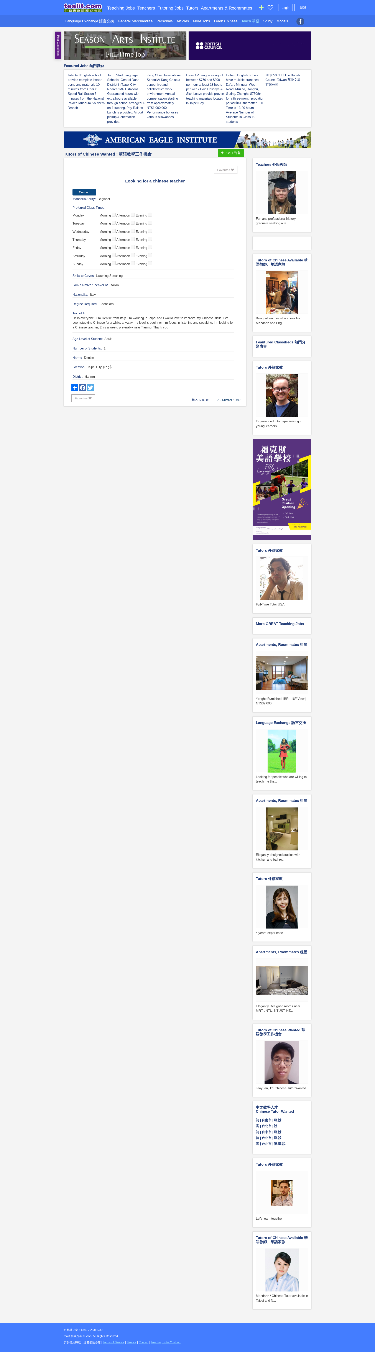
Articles (183, 21)
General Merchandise (135, 21)
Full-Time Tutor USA (270, 604)
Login (285, 8)
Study (268, 21)
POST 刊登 (232, 153)
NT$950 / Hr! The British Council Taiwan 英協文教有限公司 (283, 79)
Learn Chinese (225, 21)
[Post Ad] (261, 8)
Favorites (224, 170)
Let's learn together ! (270, 1218)
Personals (164, 21)
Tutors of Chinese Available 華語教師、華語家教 (282, 262)
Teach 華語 (250, 21)
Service (131, 1342)
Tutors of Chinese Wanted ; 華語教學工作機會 (108, 154)
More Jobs (201, 21)
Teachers (146, 8)
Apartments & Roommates (226, 8)
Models (282, 21)
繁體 (303, 8)
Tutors (192, 8)
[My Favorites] (270, 8)
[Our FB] (300, 19)
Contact (143, 1342)
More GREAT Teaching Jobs (280, 624)
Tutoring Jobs (171, 8)
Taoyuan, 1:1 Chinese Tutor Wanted (281, 1088)
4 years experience (269, 933)
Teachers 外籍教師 (271, 164)
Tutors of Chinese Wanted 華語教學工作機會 (280, 1032)
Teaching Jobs (121, 8)
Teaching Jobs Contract (166, 1342)
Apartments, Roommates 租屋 (281, 645)
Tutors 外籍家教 (269, 367)
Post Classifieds (58, 45)
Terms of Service (113, 1342)
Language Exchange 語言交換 (89, 21)
